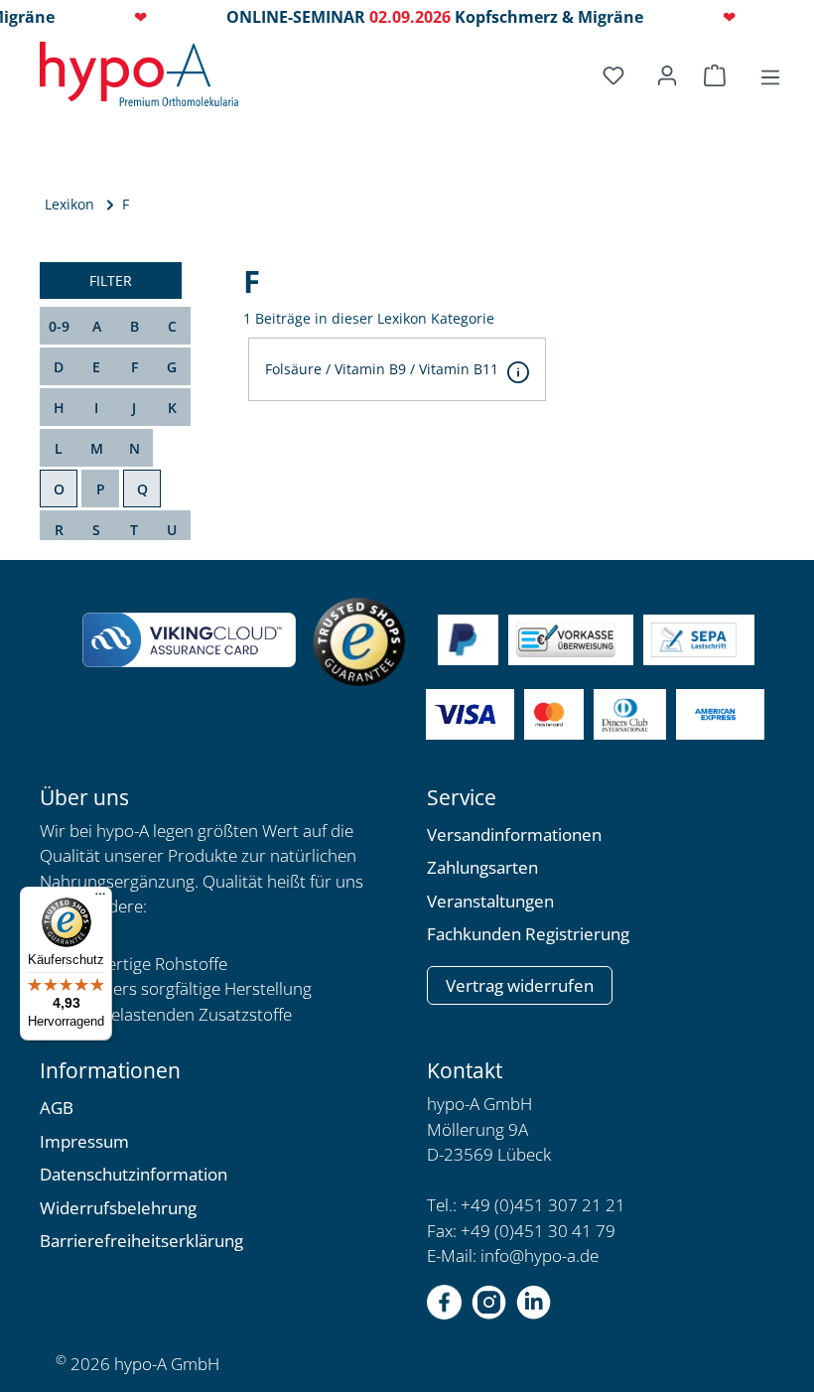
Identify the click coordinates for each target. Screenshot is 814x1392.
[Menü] (770, 77)
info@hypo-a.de (539, 1255)
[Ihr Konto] (667, 75)
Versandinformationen (514, 834)
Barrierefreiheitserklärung (141, 1240)
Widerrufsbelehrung (118, 1207)
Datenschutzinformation (133, 1174)
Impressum (84, 1141)
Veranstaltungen (490, 901)
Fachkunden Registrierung (528, 933)
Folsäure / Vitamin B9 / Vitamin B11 (381, 368)
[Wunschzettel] (616, 75)
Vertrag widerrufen (520, 985)
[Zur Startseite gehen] (139, 74)
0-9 (59, 326)
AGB (56, 1107)
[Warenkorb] (718, 75)
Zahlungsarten (482, 867)
